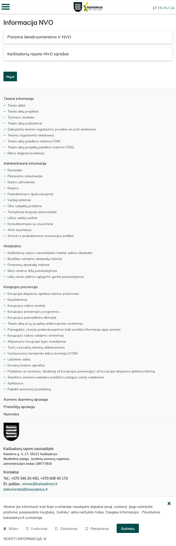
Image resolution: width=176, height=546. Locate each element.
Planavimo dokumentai (25, 176)
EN (160, 8)
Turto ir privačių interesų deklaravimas (36, 347)
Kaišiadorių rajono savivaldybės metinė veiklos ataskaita (50, 253)
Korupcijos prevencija (20, 286)
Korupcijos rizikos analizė (26, 306)
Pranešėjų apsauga (19, 406)
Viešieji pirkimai (19, 200)
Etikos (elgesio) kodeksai (26, 153)
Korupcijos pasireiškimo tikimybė (32, 317)
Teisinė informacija (18, 98)
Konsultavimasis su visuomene (30, 224)
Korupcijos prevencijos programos (33, 312)
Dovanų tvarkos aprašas (26, 365)
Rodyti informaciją (22, 538)
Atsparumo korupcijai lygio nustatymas (37, 341)
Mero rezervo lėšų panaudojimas (32, 271)
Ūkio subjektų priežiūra (24, 206)
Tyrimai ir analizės (21, 117)
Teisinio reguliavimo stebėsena (31, 135)
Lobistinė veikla (19, 359)
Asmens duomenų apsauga (25, 399)
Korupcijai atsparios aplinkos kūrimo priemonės (43, 294)
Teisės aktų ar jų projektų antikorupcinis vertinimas (45, 323)
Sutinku (128, 528)
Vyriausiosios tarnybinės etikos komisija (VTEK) (43, 353)
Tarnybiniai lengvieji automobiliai (32, 212)
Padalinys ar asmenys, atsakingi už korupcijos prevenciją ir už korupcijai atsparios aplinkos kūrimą (81, 371)
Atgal (10, 77)
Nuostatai (15, 170)
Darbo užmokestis (21, 182)
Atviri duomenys (20, 230)
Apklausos (15, 383)
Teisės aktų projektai (23, 111)
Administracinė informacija (24, 163)
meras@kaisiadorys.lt (39, 484)
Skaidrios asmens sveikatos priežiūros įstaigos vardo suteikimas (56, 377)
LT (155, 8)
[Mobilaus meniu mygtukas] (5, 7)
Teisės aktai (16, 105)
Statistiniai (68, 528)
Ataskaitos (12, 246)
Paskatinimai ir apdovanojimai (30, 194)
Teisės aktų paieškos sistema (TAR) (34, 141)
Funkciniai (39, 528)
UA (172, 8)
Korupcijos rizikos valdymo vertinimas (36, 335)
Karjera (13, 188)
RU (166, 8)
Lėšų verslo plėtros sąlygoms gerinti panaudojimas (46, 277)
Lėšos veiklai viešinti (22, 218)
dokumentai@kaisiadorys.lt (25, 489)
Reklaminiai (100, 528)
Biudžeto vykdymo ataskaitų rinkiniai (35, 259)
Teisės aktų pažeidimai (25, 123)
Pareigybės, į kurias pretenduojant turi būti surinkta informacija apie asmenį (64, 329)
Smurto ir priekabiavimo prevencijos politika (41, 236)
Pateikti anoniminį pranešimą (29, 389)
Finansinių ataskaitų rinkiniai (28, 265)
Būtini (13, 528)
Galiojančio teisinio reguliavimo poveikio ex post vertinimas (52, 129)
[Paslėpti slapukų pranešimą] (169, 503)
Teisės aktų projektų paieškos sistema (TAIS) (41, 147)
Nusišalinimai (17, 300)
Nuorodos (11, 414)
